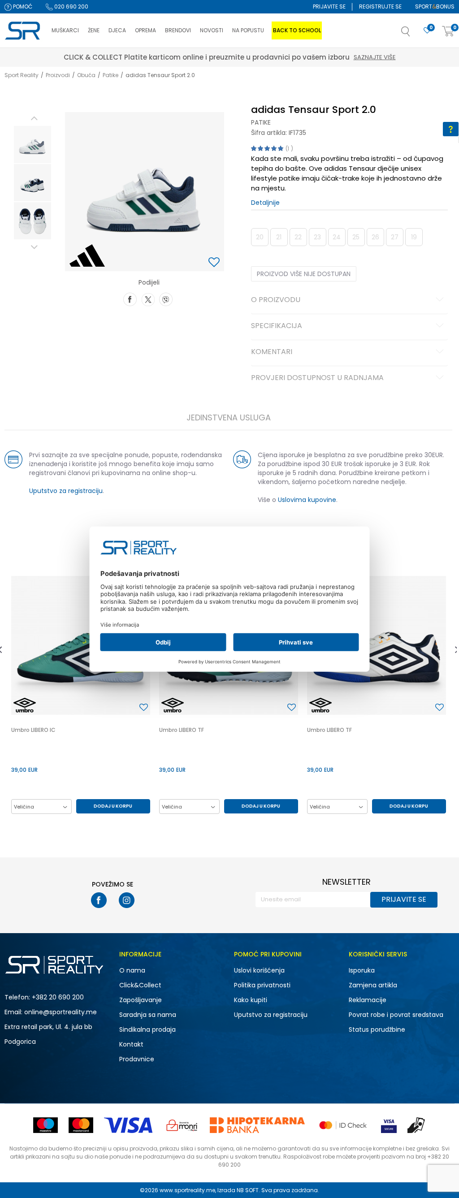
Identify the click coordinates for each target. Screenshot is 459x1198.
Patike (110, 75)
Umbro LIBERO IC (33, 730)
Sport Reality (21, 75)
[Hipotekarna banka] (257, 1125)
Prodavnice (136, 1059)
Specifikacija (276, 326)
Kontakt (131, 1044)
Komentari (271, 352)
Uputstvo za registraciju (66, 490)
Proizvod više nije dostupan (304, 273)
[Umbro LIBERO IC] (80, 645)
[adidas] (87, 255)
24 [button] (337, 237)
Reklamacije (367, 999)
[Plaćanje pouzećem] (416, 1125)
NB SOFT (248, 1190)
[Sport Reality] (23, 31)
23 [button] (317, 237)
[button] (414, 34)
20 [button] (260, 237)
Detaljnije (265, 202)
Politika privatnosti (262, 985)
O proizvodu (275, 300)
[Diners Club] (182, 1125)
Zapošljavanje (140, 999)
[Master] (81, 1125)
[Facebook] (130, 298)
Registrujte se (380, 6)
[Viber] (166, 298)
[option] (32, 144)
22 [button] (298, 237)
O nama (132, 970)
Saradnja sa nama (147, 1014)
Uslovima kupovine (307, 499)
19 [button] (414, 237)
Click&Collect (140, 985)
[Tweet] (148, 298)
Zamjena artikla (373, 985)
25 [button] (355, 237)
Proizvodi (58, 75)
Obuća (86, 75)
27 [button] (394, 237)
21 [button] (278, 237)
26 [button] (375, 237)
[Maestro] (45, 1125)
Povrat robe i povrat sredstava (396, 1014)
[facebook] (99, 900)
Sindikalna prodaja (147, 1029)
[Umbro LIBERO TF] (376, 645)
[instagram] (126, 900)
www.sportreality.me (187, 1190)
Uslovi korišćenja (259, 970)
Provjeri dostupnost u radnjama (317, 378)
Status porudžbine (377, 1029)
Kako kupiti (250, 999)
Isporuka (362, 970)
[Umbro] (24, 705)
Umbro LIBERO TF (181, 730)
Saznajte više (270, 57)
